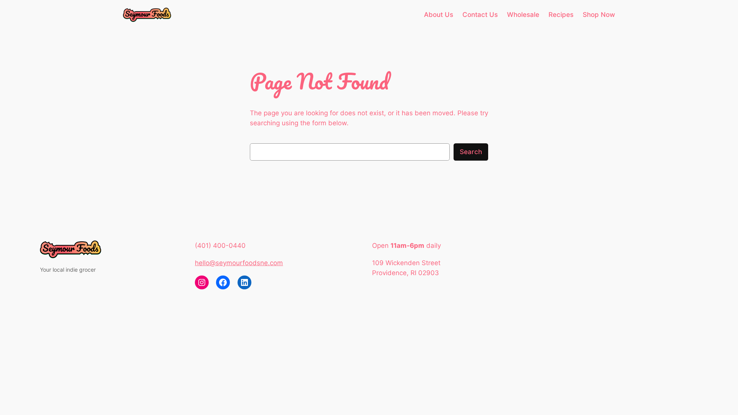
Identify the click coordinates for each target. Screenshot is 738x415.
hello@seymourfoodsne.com (239, 263)
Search (471, 152)
